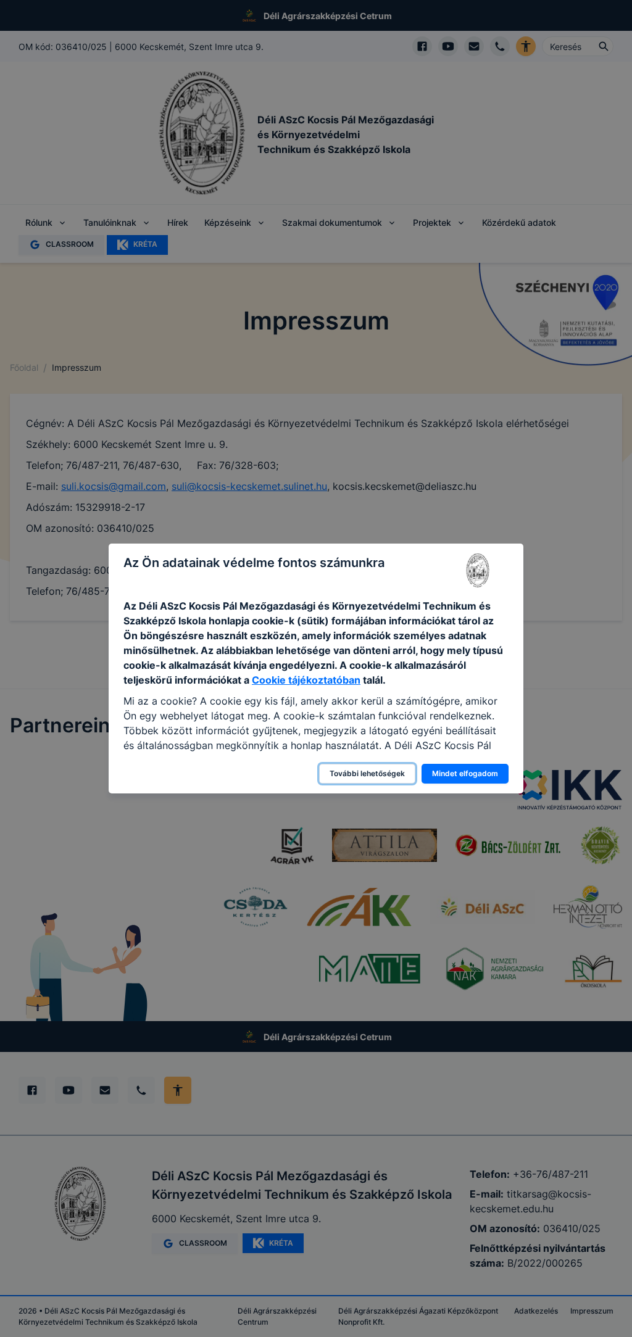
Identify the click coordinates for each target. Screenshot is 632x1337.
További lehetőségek (367, 773)
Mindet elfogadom (465, 773)
